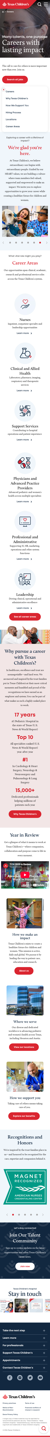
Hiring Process (13, 113)
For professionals (13, 1345)
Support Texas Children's (18, 1353)
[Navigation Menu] (46, 4)
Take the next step (14, 1331)
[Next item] (46, 243)
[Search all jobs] (44, 1428)
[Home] (3, 11)
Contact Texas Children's (18, 1368)
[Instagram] (20, 1378)
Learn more (9, 1338)
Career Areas (13, 127)
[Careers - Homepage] (18, 4)
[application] (25, 875)
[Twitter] (30, 1378)
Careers (10, 92)
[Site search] (39, 4)
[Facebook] (10, 1378)
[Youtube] (40, 1378)
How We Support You (17, 106)
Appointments (11, 1360)
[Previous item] (4, 243)
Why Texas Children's (17, 99)
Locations (11, 120)
